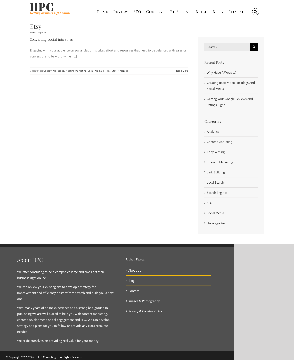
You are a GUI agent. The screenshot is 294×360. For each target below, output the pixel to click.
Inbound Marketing (75, 70)
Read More (182, 70)
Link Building (216, 172)
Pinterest (123, 70)
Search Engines (217, 193)
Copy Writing (216, 152)
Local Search (215, 182)
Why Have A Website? (221, 72)
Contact (133, 291)
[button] (255, 11)
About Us (134, 270)
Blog (131, 281)
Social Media (95, 70)
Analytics (213, 132)
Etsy (114, 70)
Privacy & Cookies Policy (145, 311)
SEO (209, 203)
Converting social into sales (51, 39)
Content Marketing (53, 70)
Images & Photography (144, 301)
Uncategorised (217, 223)
